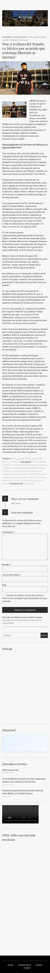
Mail (35, 3)
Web (4, 585)
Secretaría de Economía (21, 480)
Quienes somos (24, 965)
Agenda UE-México (10, 40)
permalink (28, 483)
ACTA (30, 37)
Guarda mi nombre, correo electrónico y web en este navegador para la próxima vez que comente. (24, 598)
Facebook (19, 3)
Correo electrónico (11, 574)
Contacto (27, 968)
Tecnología (23, 40)
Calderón (41, 461)
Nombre (6, 564)
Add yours (15, 503)
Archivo (39, 965)
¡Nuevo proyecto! (10, 770)
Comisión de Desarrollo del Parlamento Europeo (24, 465)
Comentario (8, 532)
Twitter (40, 3)
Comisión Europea (10, 468)
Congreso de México (29, 468)
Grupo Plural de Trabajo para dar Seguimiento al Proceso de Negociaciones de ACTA (24, 471)
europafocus (7, 37)
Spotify (24, 3)
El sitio (10, 965)
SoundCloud (30, 3)
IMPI (37, 474)
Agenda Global (39, 37)
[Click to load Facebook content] (25, 743)
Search (46, 3)
